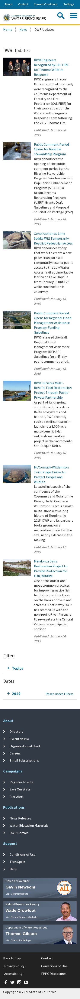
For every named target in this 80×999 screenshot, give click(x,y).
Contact (23, 4)
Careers (15, 753)
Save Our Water (21, 789)
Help (13, 869)
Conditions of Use (22, 854)
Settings (68, 4)
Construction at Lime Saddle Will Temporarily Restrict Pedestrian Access (53, 238)
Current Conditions (46, 4)
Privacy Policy (14, 966)
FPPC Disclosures (53, 973)
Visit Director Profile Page (18, 940)
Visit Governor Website (17, 893)
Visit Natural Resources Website (21, 917)
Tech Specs (18, 861)
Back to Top (12, 958)
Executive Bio (19, 738)
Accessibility (13, 973)
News (23, 29)
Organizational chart (25, 746)
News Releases (20, 818)
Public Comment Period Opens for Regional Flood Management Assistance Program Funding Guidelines (52, 322)
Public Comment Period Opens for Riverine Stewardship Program (51, 149)
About (8, 4)
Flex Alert (17, 797)
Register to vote (21, 782)
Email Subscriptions (24, 760)
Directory (16, 731)
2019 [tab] (16, 693)
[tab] (40, 668)
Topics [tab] (17, 668)
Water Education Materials (29, 825)
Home (7, 29)
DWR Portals (19, 832)
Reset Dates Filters (60, 694)
